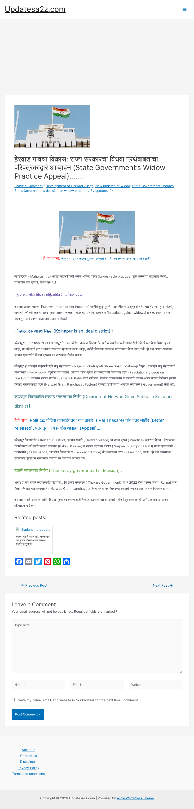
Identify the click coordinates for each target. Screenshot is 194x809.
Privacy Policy (28, 768)
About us (28, 750)
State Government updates (153, 186)
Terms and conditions (28, 774)
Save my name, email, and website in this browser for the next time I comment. (78, 700)
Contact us (28, 756)
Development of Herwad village (69, 186)
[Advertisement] (97, 54)
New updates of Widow (112, 186)
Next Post (163, 585)
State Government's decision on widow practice (50, 191)
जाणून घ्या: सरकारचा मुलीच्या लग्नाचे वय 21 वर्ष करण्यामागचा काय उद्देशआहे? (106, 259)
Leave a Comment (28, 186)
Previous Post (34, 585)
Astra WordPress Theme (135, 798)
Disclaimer (28, 762)
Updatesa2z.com (35, 9)
